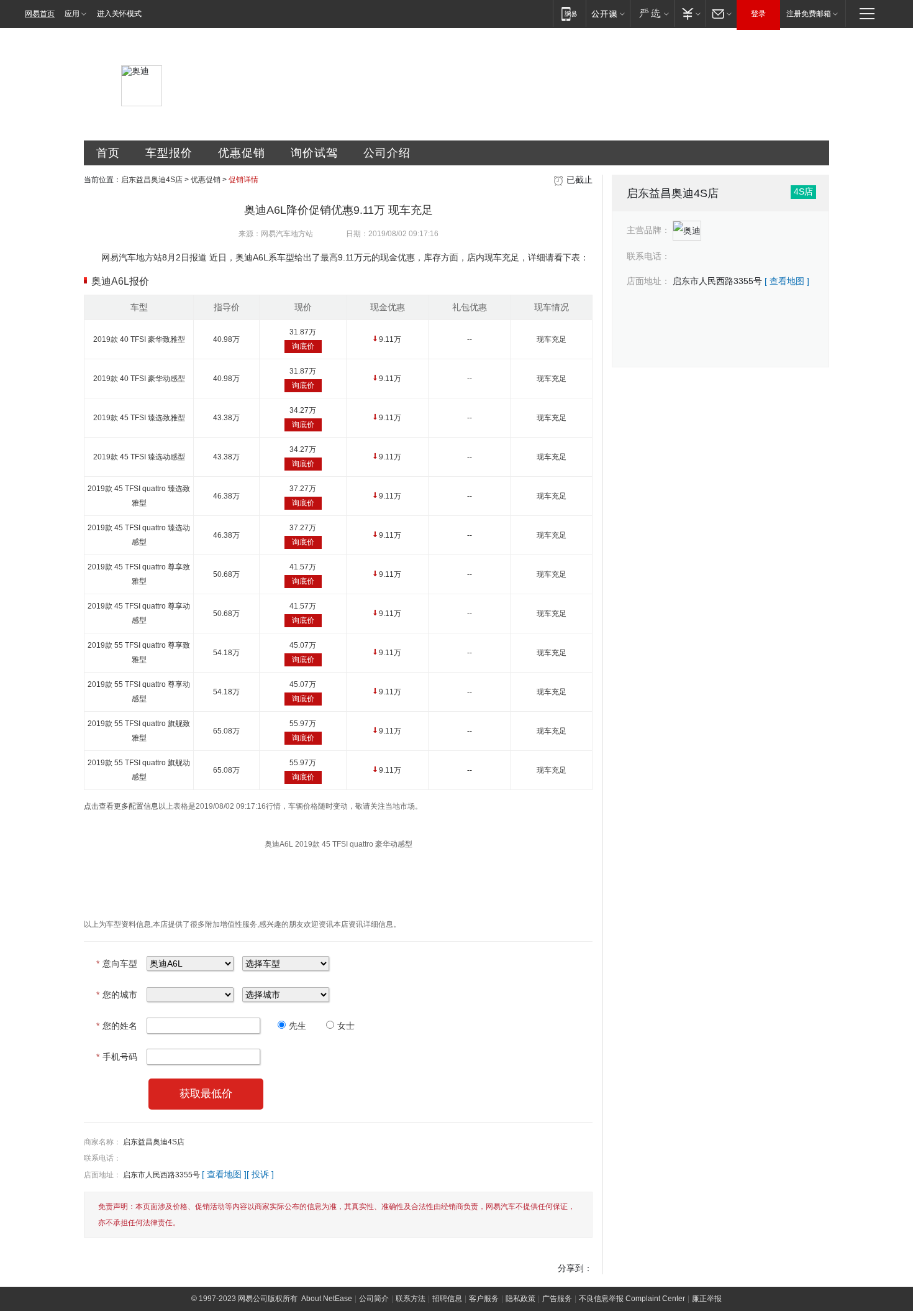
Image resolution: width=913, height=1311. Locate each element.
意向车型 (116, 963)
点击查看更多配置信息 (121, 806)
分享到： (575, 1268)
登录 (758, 13)
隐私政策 (520, 1298)
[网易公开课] (608, 13)
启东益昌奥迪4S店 (152, 179)
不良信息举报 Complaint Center (632, 1298)
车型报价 (169, 153)
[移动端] (569, 13)
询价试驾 (314, 153)
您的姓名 (116, 1026)
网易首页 (40, 13)
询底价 (303, 346)
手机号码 (116, 1057)
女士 (346, 1026)
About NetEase (326, 1298)
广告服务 (557, 1298)
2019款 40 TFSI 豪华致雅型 (139, 339)
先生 (297, 1026)
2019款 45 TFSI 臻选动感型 (139, 457)
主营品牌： (648, 230)
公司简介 (374, 1298)
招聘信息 (447, 1298)
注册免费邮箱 (808, 13)
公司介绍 (387, 153)
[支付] (690, 13)
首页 (108, 153)
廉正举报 (707, 1298)
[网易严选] (652, 13)
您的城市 (116, 995)
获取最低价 (205, 1094)
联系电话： (102, 1158)
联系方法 (410, 1298)
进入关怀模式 (119, 13)
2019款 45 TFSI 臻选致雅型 (139, 417)
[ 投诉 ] (260, 1174)
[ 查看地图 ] (224, 1174)
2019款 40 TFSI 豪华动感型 (139, 378)
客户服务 (484, 1298)
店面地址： (102, 1175)
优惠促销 (241, 153)
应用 (72, 13)
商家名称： (102, 1142)
